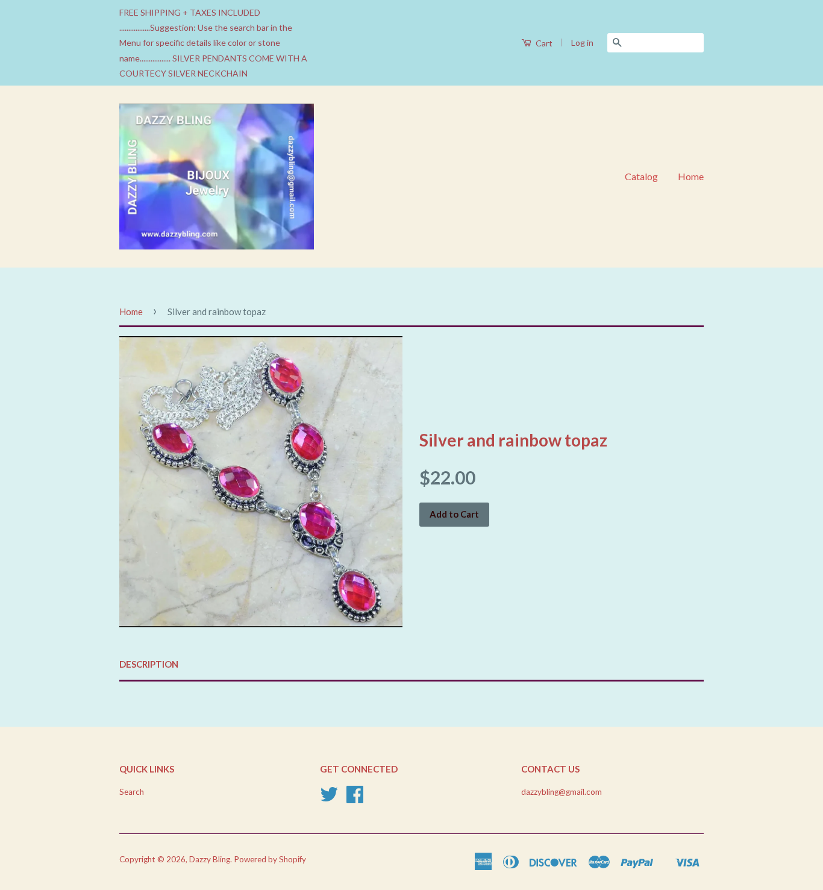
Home (691, 176)
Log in (582, 42)
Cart (543, 43)
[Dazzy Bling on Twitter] (329, 798)
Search (131, 792)
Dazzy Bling (209, 859)
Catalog (641, 176)
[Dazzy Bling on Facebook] (355, 798)
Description (148, 664)
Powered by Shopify (270, 859)
